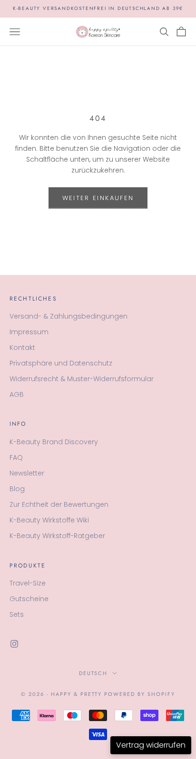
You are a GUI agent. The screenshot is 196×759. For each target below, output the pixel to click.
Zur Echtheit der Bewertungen (59, 504)
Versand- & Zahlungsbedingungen (68, 316)
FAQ (16, 457)
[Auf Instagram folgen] (14, 644)
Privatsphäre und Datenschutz (61, 363)
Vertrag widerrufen (151, 745)
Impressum (29, 332)
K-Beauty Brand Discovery (54, 442)
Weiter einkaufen (98, 197)
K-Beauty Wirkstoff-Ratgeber (57, 535)
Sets (17, 614)
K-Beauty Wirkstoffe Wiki (49, 520)
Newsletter (27, 473)
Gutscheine (29, 599)
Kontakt (22, 347)
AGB (17, 394)
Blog (17, 489)
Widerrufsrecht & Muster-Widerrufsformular (82, 379)
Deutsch (93, 673)
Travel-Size (28, 583)
